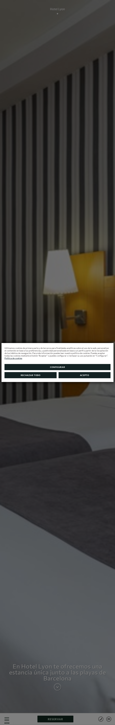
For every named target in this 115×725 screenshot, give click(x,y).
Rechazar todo (30, 375)
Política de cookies (13, 358)
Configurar (57, 367)
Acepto (84, 375)
